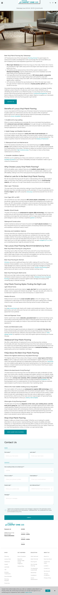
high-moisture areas (23, 150)
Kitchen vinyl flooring (41, 267)
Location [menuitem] (46, 565)
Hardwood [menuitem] (7, 561)
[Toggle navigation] (2, 3)
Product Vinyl (25, 24)
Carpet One (7, 24)
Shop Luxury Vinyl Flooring (15, 432)
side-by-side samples (32, 397)
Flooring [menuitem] (6, 556)
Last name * (33, 452)
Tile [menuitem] (5, 569)
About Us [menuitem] (46, 556)
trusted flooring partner (40, 93)
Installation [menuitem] (33, 575)
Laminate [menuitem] (6, 567)
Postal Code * (7, 485)
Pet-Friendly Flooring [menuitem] (34, 565)
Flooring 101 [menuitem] (34, 561)
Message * (6, 494)
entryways (30, 191)
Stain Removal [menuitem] (34, 556)
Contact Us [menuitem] (47, 568)
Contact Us (10, 101)
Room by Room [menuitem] (48, 559)
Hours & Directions (9, 535)
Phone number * (8, 475)
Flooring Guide (16, 24)
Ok (48, 590)
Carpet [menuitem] (6, 564)
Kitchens (6, 262)
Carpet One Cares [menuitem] (47, 562)
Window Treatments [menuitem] (7, 573)
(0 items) (55, 2)
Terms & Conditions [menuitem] (46, 574)
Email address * (33, 475)
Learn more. (28, 592)
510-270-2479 (39, 8)
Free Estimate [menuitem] (8, 576)
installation (44, 379)
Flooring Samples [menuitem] (6, 579)
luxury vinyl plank (16, 116)
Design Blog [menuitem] (21, 566)
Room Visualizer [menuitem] (22, 556)
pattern (32, 217)
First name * (7, 452)
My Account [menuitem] (47, 571)
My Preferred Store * (35, 485)
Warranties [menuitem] (33, 572)
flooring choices (32, 58)
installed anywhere (9, 159)
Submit (29, 517)
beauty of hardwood (42, 138)
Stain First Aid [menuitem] (34, 559)
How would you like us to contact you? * (14, 466)
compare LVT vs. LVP (45, 240)
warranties (50, 361)
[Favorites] (52, 2)
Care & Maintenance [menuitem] (34, 578)
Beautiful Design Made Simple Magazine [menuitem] (21, 561)
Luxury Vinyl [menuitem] (7, 559)
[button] (50, 2)
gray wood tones (12, 308)
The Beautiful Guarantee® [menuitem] (34, 569)
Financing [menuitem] (6, 583)
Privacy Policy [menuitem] (47, 578)
